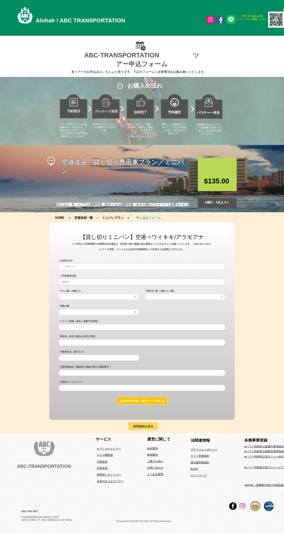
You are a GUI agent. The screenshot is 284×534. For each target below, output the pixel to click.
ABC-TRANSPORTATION (44, 466)
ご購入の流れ (155, 461)
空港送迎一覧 (83, 217)
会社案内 (152, 448)
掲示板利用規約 (199, 462)
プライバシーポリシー (204, 449)
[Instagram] (210, 19)
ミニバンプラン (113, 217)
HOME (61, 217)
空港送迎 (102, 461)
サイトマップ (198, 475)
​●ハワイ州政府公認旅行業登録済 (264, 446)
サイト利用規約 (199, 455)
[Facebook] (220, 19)
